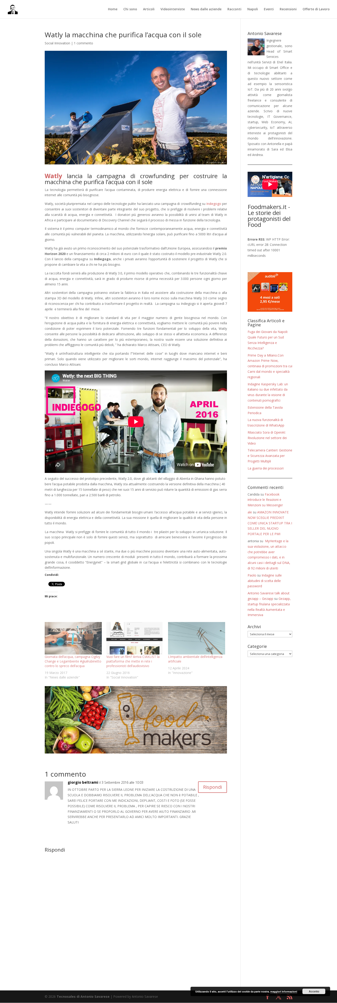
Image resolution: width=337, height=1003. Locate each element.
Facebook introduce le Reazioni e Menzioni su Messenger (265, 499)
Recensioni (288, 9)
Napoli (252, 9)
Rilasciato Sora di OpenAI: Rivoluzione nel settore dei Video (267, 437)
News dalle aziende (206, 9)
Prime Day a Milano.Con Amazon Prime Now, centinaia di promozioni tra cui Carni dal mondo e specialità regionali (270, 366)
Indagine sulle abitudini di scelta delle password (265, 580)
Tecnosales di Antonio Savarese (83, 996)
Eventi (269, 9)
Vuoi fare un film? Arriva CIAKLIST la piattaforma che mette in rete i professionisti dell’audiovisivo (133, 661)
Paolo (252, 575)
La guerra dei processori (266, 468)
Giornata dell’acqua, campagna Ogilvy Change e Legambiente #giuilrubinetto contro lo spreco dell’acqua (73, 661)
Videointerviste (172, 9)
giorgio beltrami (83, 782)
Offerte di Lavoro (316, 9)
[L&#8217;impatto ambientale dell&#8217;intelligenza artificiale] (196, 638)
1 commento (83, 43)
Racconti (234, 9)
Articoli (149, 9)
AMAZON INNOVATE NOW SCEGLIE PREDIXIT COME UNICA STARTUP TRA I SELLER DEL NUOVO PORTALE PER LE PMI (270, 523)
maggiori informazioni (283, 991)
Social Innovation (57, 43)
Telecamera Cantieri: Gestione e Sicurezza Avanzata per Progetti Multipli (270, 455)
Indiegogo (213, 203)
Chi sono (130, 9)
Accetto (314, 991)
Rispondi (212, 787)
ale (250, 512)
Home (112, 9)
